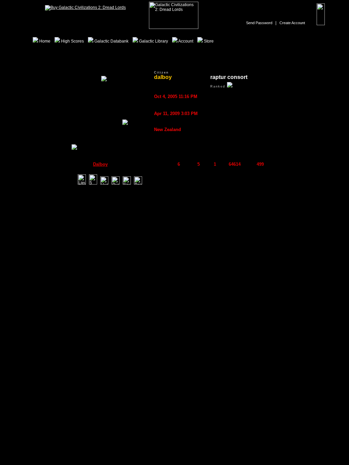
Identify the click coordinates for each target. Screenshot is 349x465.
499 (260, 164)
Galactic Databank (110, 41)
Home (44, 41)
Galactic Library (153, 41)
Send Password (259, 23)
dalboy (100, 164)
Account (185, 41)
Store (208, 41)
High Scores (72, 41)
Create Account (292, 23)
